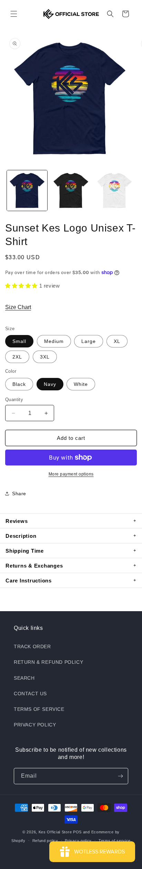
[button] (13, 13)
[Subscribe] (120, 776)
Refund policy (45, 841)
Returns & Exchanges (34, 566)
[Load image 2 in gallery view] (71, 190)
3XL (45, 357)
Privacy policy (78, 841)
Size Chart (18, 307)
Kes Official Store (55, 832)
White (81, 384)
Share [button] (19, 493)
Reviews (17, 521)
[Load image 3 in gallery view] (114, 190)
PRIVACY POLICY (35, 724)
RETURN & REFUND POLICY (48, 662)
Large (88, 341)
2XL (17, 357)
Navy (50, 384)
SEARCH (24, 678)
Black (19, 384)
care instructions (29, 580)
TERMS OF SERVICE (39, 709)
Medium (54, 341)
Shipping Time (25, 551)
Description (21, 536)
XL (117, 341)
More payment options (71, 474)
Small (19, 341)
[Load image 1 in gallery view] (27, 190)
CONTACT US (30, 693)
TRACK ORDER (32, 646)
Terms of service (115, 841)
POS (77, 832)
